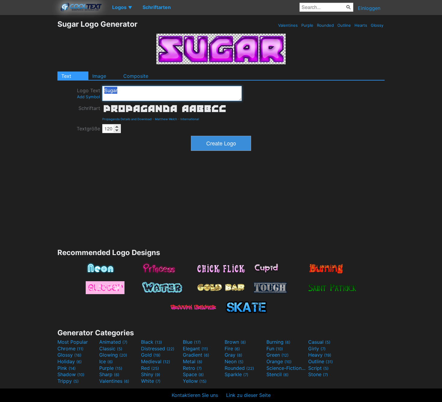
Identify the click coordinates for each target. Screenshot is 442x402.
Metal (192, 361)
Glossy (377, 25)
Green (277, 355)
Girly (317, 349)
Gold (151, 355)
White (151, 381)
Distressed (157, 349)
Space (193, 374)
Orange (279, 361)
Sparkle (236, 374)
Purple (307, 25)
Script (318, 368)
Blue (192, 342)
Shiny (150, 374)
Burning (278, 342)
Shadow (70, 374)
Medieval (155, 361)
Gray (233, 355)
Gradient (196, 355)
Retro (192, 368)
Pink (66, 368)
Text (66, 76)
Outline (344, 25)
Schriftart (89, 108)
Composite (135, 76)
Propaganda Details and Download (127, 119)
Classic (110, 349)
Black (151, 342)
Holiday (69, 361)
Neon (234, 361)
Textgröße (88, 129)
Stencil (277, 374)
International (189, 119)
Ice (106, 361)
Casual (319, 342)
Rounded (325, 25)
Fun (274, 349)
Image (99, 76)
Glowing (113, 355)
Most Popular (72, 342)
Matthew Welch (166, 119)
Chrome (70, 349)
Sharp (109, 374)
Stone (318, 374)
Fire (232, 349)
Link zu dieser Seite (248, 395)
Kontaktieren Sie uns (195, 395)
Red (150, 368)
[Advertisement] (29, 110)
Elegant (195, 349)
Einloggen (369, 8)
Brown (235, 342)
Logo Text (88, 93)
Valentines (288, 25)
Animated (113, 342)
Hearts (360, 25)
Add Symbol (88, 96)
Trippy (68, 381)
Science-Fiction (286, 368)
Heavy (319, 355)
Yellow (195, 381)
